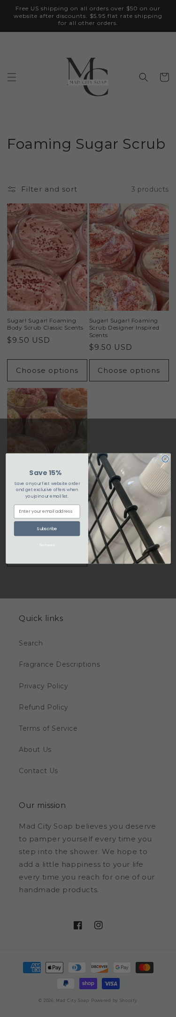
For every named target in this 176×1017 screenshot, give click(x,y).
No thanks (46, 545)
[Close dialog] (165, 459)
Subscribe (47, 528)
